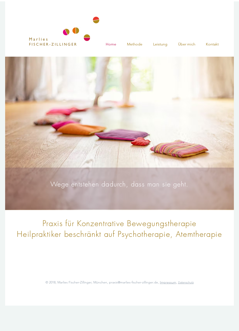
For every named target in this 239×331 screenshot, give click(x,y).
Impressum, (168, 282)
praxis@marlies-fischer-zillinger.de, (134, 282)
